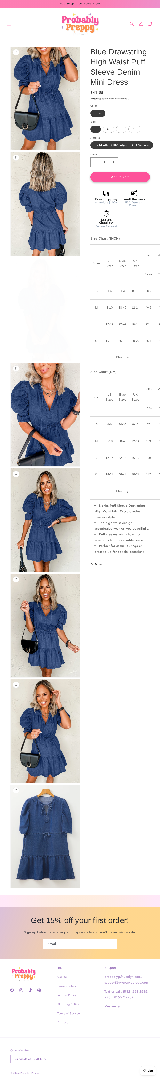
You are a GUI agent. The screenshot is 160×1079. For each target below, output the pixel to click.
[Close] (145, 492)
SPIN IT (126, 572)
